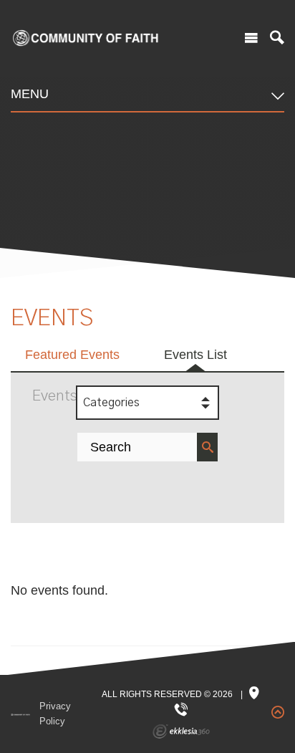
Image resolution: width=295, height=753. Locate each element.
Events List (195, 354)
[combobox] (147, 402)
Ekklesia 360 (181, 731)
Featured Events (72, 354)
